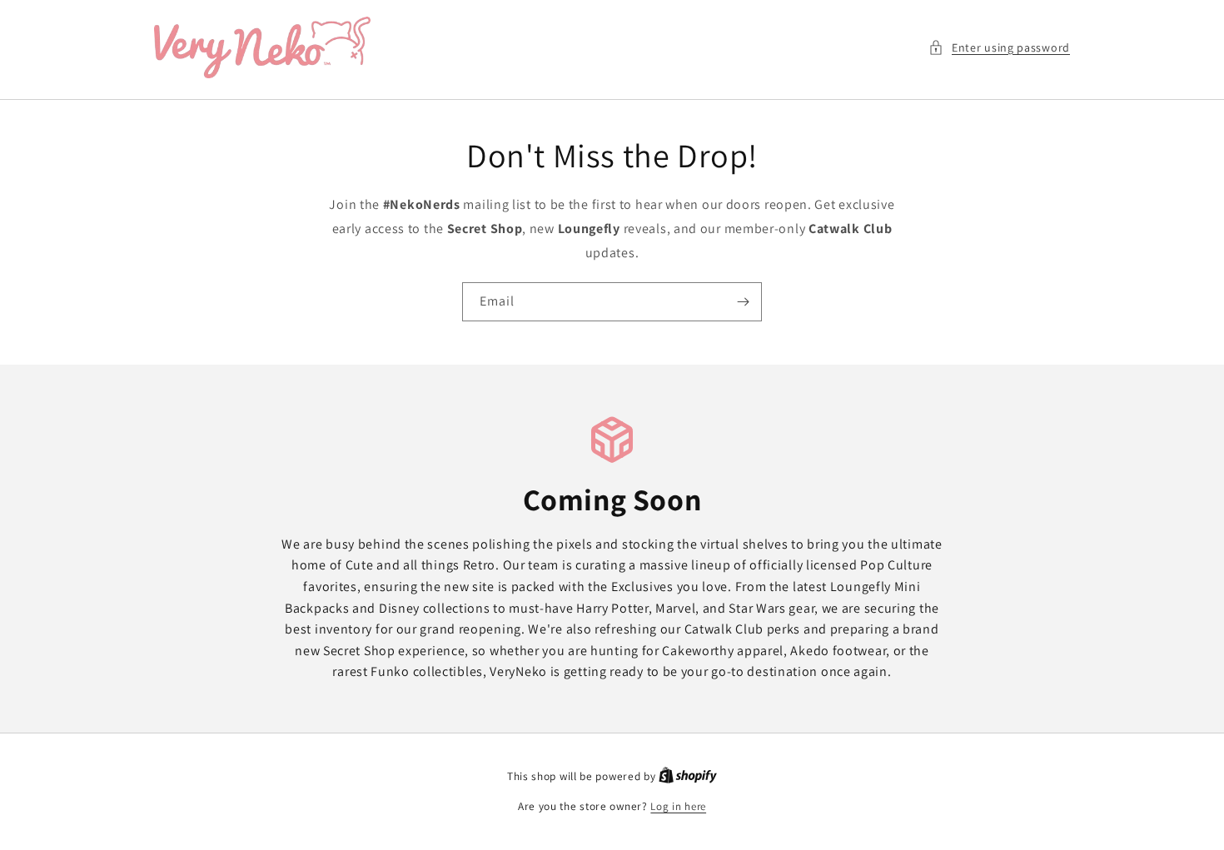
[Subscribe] (742, 301)
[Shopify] (688, 776)
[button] (999, 47)
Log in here (678, 806)
